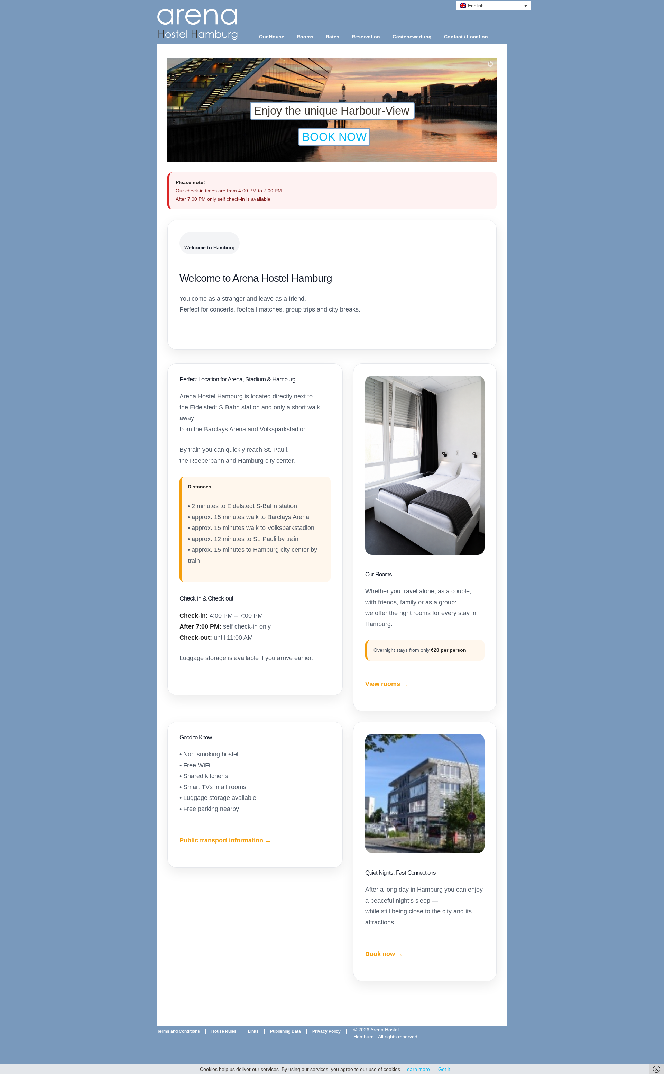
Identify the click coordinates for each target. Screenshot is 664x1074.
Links (253, 1031)
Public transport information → (225, 840)
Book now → (384, 953)
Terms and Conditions (178, 1031)
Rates (332, 36)
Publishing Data (285, 1031)
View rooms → (386, 683)
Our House (271, 36)
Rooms (305, 36)
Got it (444, 1069)
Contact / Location (466, 36)
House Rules (224, 1031)
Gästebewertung (412, 36)
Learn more (417, 1069)
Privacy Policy (326, 1031)
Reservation (366, 36)
